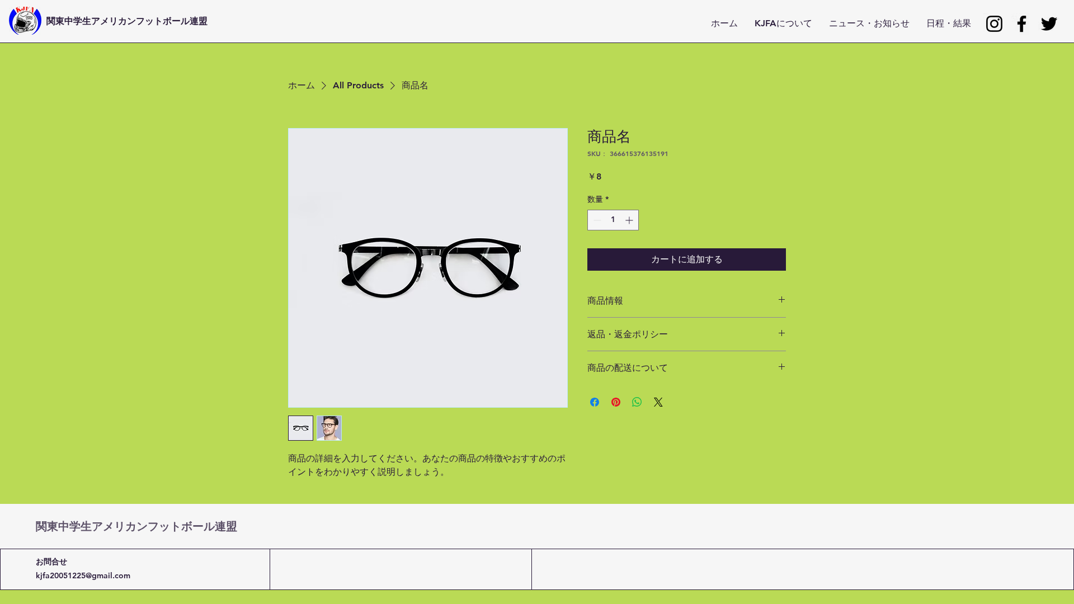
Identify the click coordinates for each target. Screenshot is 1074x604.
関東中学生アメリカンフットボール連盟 (127, 20)
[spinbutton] (613, 220)
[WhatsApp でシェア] (637, 402)
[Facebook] (1022, 24)
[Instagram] (994, 24)
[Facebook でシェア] (594, 402)
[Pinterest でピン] (616, 402)
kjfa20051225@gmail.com (83, 575)
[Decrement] (596, 220)
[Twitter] (1049, 24)
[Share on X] (658, 402)
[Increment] (630, 220)
